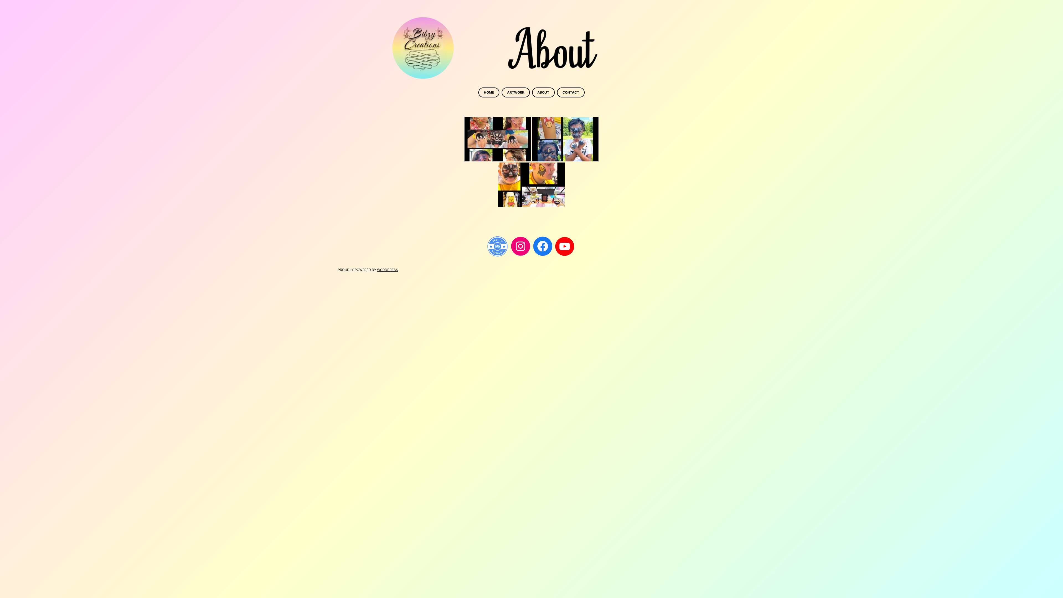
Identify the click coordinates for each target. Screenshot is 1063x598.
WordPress (387, 270)
